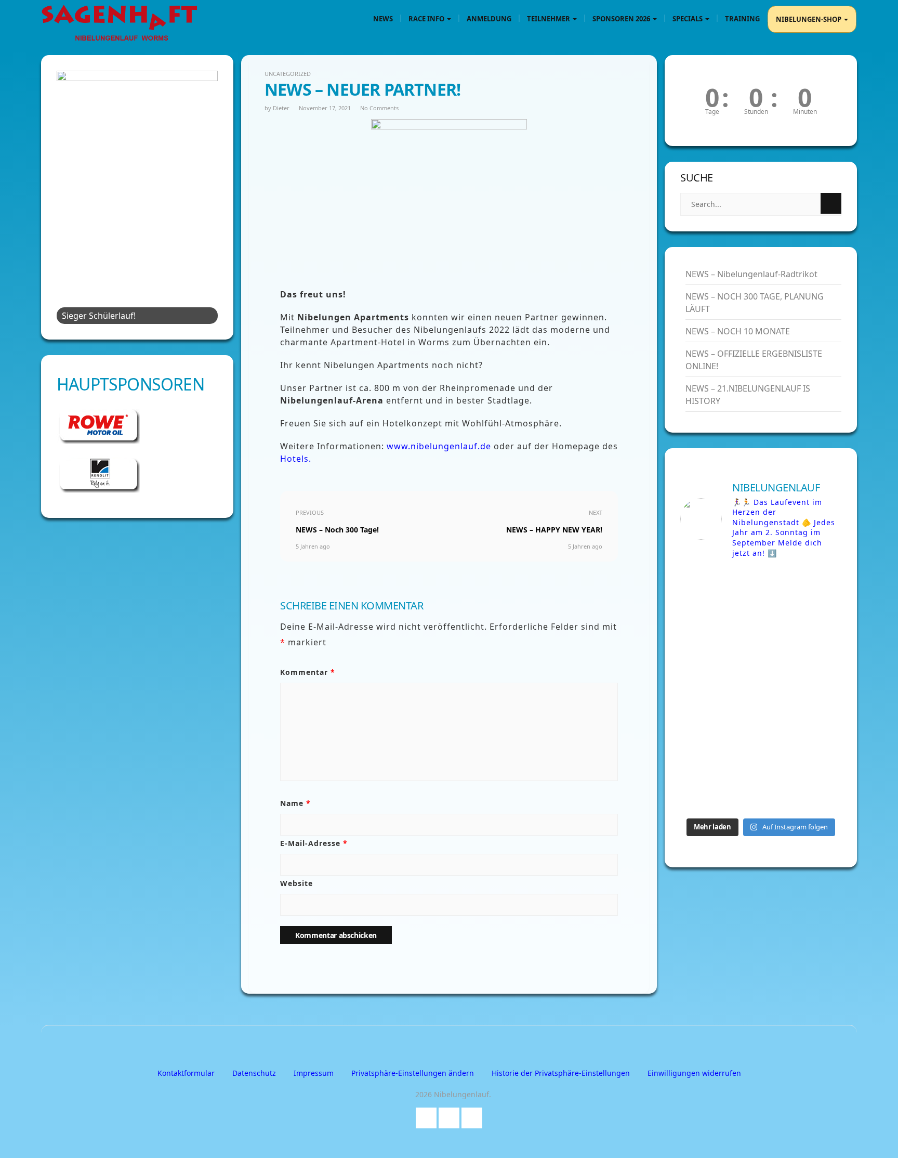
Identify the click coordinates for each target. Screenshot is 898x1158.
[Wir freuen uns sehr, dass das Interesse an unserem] (802, 690)
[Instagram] (472, 1116)
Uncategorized (288, 73)
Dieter (281, 108)
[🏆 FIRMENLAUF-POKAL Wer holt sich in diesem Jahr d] (802, 788)
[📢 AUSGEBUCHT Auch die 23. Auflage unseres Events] (719, 690)
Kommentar (307, 672)
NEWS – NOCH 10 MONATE (737, 331)
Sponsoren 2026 (622, 18)
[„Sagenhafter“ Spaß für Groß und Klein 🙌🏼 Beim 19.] (802, 592)
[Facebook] (426, 1116)
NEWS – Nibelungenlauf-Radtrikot (751, 274)
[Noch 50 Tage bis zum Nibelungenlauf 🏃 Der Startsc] (719, 739)
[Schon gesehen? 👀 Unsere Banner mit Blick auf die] (802, 641)
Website (296, 883)
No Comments (379, 108)
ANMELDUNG (489, 18)
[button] (412, 1073)
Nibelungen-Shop (809, 19)
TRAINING (742, 18)
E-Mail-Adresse (314, 843)
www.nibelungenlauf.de (440, 446)
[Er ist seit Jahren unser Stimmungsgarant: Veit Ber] (719, 641)
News (383, 18)
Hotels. (295, 458)
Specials (688, 18)
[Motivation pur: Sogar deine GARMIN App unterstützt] (719, 788)
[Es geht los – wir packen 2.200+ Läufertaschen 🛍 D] (719, 592)
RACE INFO (427, 18)
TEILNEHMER (549, 18)
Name (295, 803)
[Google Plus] (449, 1116)
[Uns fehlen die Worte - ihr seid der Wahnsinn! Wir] (802, 739)
